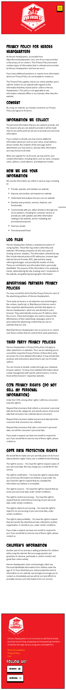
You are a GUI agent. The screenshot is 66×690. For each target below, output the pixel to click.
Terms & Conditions (16, 650)
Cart (9, 656)
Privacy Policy (13, 653)
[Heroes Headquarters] (33, 17)
